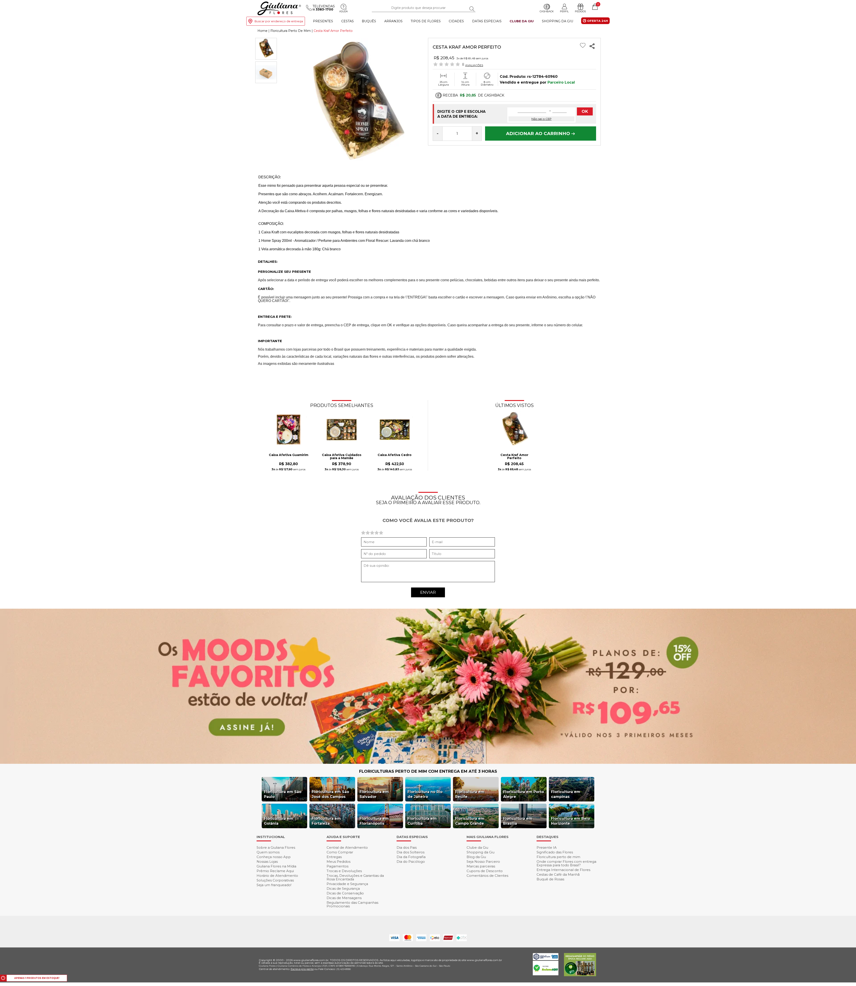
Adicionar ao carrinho (538, 133)
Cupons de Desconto (485, 871)
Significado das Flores (555, 852)
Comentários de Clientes (487, 875)
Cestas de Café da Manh (558, 874)
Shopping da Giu (557, 21)
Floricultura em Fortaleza (326, 821)
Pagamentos (337, 866)
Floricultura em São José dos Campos (330, 794)
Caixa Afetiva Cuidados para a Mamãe (341, 456)
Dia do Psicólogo (411, 861)
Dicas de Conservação (345, 893)
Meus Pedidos (338, 861)
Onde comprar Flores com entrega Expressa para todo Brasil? (566, 863)
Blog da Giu (476, 857)
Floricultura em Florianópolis (374, 821)
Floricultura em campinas (565, 794)
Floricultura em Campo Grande (469, 821)
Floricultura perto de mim (558, 857)
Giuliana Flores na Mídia (276, 866)
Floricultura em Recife (469, 794)
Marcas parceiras (481, 866)
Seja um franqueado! (274, 885)
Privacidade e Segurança (347, 884)
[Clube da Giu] (428, 762)
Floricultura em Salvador (374, 794)
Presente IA (547, 847)
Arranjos (393, 21)
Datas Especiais (487, 21)
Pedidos (580, 11)
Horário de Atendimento (277, 875)
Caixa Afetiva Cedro (395, 455)
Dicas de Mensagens (344, 898)
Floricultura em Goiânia (278, 821)
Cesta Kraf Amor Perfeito (514, 456)
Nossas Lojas (267, 861)
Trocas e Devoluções (344, 871)
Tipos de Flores (426, 21)
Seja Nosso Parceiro (483, 861)
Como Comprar (340, 852)
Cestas (347, 21)
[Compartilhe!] (592, 47)
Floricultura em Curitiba (422, 821)
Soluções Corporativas (275, 880)
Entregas (334, 857)
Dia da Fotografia (411, 857)
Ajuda (343, 11)
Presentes (323, 21)
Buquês (369, 21)
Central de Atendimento (347, 847)
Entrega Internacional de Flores (563, 870)
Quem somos (268, 852)
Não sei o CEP (541, 119)
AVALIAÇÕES (474, 65)
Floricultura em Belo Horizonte (570, 821)
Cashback (547, 11)
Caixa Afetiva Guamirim (288, 455)
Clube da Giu (522, 21)
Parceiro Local (561, 82)
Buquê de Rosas (550, 879)
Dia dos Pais (407, 847)
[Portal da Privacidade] (545, 959)
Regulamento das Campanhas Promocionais (352, 904)
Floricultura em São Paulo (282, 794)
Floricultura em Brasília (517, 821)
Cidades (456, 21)
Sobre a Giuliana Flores (276, 847)
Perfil (564, 11)
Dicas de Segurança (343, 888)
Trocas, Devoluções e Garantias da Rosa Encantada (355, 877)
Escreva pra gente (302, 969)
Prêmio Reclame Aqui (275, 871)
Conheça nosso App (274, 857)
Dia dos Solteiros (410, 852)
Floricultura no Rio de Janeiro (424, 794)
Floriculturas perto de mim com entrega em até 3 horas (428, 771)
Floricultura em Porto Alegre (523, 794)
